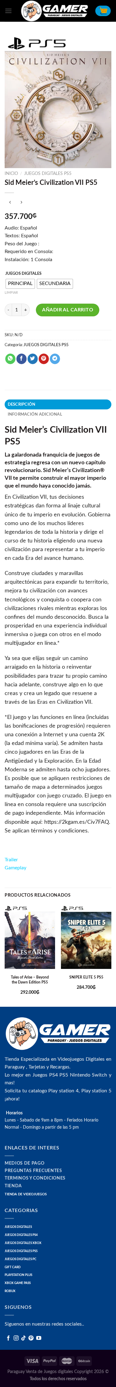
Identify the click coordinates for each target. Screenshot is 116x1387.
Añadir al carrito (67, 309)
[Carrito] (103, 11)
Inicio (11, 174)
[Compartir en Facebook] (21, 359)
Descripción (22, 404)
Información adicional (35, 414)
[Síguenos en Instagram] (16, 1338)
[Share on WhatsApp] (10, 359)
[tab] (58, 404)
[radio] (20, 283)
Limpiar (11, 292)
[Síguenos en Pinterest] (30, 1338)
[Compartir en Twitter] (33, 359)
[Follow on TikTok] (23, 1338)
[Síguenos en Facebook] (8, 1338)
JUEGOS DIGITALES (23, 274)
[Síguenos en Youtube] (38, 1338)
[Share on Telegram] (55, 359)
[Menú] (8, 10)
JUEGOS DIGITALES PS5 (47, 174)
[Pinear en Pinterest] (44, 359)
